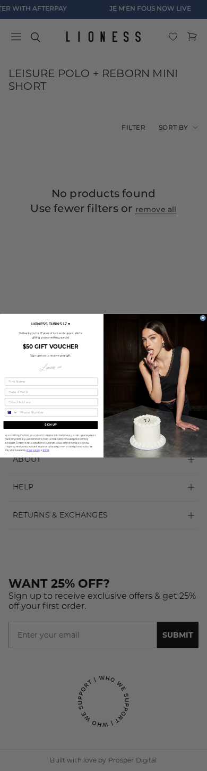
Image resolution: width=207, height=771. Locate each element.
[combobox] (11, 412)
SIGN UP (51, 425)
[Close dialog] (203, 318)
